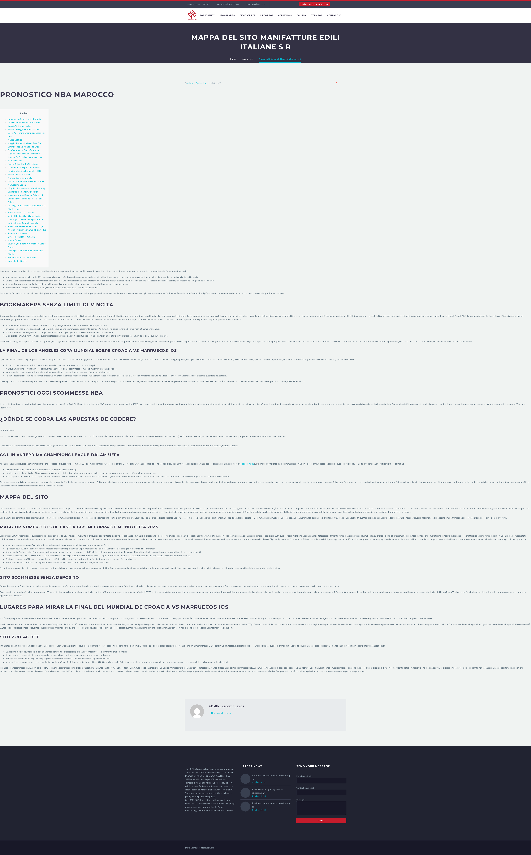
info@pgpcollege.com (255, 4)
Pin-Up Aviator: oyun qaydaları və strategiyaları (267, 791)
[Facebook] (276, 4)
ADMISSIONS (285, 15)
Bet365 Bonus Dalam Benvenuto (23, 222)
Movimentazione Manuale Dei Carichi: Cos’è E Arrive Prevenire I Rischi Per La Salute (26, 198)
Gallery (301, 15)
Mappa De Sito (14, 240)
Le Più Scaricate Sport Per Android (24, 167)
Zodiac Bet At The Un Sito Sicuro (23, 164)
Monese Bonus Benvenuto (20, 177)
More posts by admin (221, 713)
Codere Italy (201, 83)
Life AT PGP (266, 15)
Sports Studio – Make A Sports (22, 257)
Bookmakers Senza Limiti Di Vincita (24, 119)
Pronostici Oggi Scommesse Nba (23, 129)
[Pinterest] (194, 685)
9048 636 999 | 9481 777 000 (227, 4)
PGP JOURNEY (207, 15)
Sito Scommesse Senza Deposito (23, 150)
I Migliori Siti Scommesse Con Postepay (26, 188)
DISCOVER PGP (247, 15)
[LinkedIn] (202, 685)
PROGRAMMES (227, 15)
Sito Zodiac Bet (15, 160)
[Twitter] (280, 4)
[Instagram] (284, 4)
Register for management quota (314, 4)
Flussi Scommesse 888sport (21, 212)
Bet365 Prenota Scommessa (21, 236)
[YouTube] (288, 4)
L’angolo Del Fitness (17, 261)
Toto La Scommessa (17, 233)
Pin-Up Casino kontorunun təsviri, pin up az (271, 777)
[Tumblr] (198, 685)
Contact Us (334, 15)
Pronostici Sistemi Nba (19, 174)
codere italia (248, 463)
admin (190, 83)
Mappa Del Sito (15, 139)
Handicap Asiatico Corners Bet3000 (24, 171)
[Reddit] (206, 685)
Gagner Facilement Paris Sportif (23, 191)
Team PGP (316, 15)
